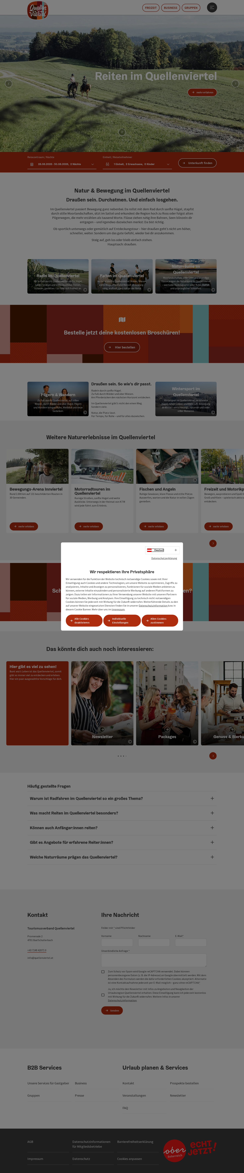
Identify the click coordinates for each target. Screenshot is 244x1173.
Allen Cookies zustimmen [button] (158, 620)
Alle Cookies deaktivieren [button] (82, 620)
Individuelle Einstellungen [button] (120, 620)
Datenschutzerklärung (164, 558)
